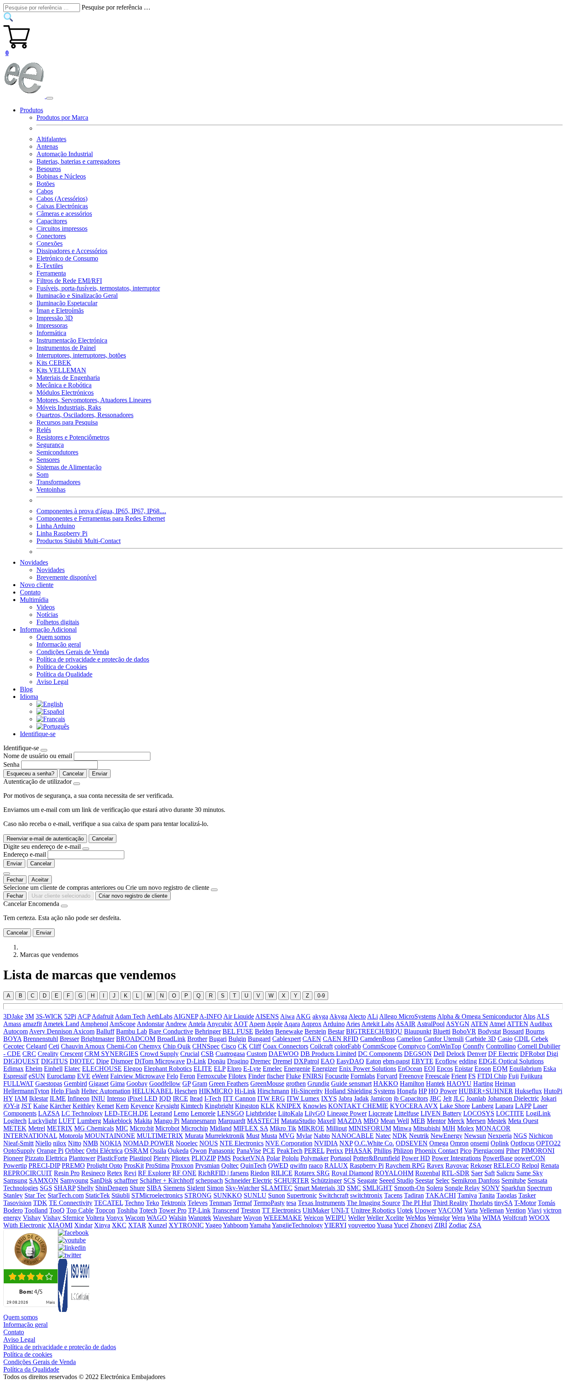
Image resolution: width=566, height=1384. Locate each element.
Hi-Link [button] (245, 1090)
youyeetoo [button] (361, 1225)
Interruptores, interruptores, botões (81, 355)
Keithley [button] (84, 1105)
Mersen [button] (476, 1120)
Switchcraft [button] (333, 1195)
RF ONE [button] (184, 1172)
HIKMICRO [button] (216, 1090)
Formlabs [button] (363, 1076)
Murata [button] (194, 1135)
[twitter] (69, 1254)
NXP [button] (346, 1143)
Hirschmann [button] (273, 1090)
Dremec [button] (260, 1061)
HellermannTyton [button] (26, 1090)
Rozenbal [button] (427, 1172)
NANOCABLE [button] (352, 1135)
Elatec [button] (72, 1068)
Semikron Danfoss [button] (475, 1180)
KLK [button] (268, 1105)
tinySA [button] (503, 1202)
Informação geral (58, 644)
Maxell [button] (326, 1120)
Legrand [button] (161, 1113)
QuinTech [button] (253, 1165)
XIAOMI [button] (60, 1225)
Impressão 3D (54, 317)
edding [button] (468, 1061)
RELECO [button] (506, 1165)
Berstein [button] (315, 1031)
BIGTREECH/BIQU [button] (374, 1031)
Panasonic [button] (221, 1150)
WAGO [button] (157, 1217)
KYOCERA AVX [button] (414, 1105)
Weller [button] (356, 1217)
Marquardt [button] (231, 1120)
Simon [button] (215, 1187)
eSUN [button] (37, 1076)
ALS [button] (543, 1016)
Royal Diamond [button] (352, 1172)
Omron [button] (459, 1143)
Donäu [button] (216, 1061)
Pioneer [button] (13, 1158)
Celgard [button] (36, 1046)
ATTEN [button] (517, 1023)
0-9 (321, 996)
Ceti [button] (53, 1046)
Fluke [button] (293, 1076)
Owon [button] (198, 1150)
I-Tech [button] (212, 1098)
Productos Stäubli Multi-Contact (78, 540)
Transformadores (58, 481)
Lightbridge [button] (261, 1113)
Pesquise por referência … (116, 7)
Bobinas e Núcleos (61, 176)
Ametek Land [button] (61, 1023)
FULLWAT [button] (18, 1083)
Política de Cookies (61, 666)
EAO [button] (328, 1061)
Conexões (49, 243)
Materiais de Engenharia (68, 377)
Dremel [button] (282, 1061)
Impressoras (52, 325)
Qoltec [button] (230, 1165)
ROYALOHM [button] (394, 1172)
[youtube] (72, 1240)
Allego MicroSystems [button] (407, 1016)
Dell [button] (439, 1053)
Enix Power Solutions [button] (367, 1068)
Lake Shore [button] (455, 1105)
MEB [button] (418, 1120)
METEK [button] (15, 1128)
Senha (11, 764)
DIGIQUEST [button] (21, 1061)
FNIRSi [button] (312, 1076)
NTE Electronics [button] (242, 1143)
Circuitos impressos (61, 228)
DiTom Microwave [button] (160, 1061)
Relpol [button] (530, 1165)
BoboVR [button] (464, 1031)
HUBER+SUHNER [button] (486, 1090)
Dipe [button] (102, 1061)
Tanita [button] (487, 1195)
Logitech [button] (15, 1120)
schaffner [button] (126, 1180)
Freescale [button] (437, 1076)
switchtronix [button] (366, 1195)
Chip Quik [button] (177, 1046)
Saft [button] (489, 1172)
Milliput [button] (336, 1128)
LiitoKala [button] (290, 1113)
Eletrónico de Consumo (67, 258)
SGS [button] (46, 1187)
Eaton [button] (373, 1061)
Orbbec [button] (75, 1150)
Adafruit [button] (103, 1016)
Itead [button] (196, 1098)
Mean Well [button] (394, 1120)
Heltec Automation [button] (106, 1090)
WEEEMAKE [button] (283, 1217)
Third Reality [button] (450, 1202)
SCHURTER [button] (291, 1180)
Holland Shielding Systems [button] (359, 1090)
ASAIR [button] (405, 1023)
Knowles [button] (315, 1105)
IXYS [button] (329, 1098)
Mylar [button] (304, 1135)
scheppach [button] (209, 1180)
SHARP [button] (64, 1187)
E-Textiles (49, 265)
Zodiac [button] (458, 1225)
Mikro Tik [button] (283, 1128)
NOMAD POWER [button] (148, 1143)
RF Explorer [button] (154, 1172)
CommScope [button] (380, 1046)
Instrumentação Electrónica (71, 340)
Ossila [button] (158, 1150)
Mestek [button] (496, 1120)
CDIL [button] (522, 1038)
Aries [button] (353, 1023)
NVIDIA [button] (326, 1143)
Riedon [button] (259, 1172)
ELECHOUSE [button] (102, 1068)
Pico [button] (466, 1150)
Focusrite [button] (337, 1076)
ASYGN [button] (457, 1023)
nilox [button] (59, 1143)
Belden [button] (264, 1031)
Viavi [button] (534, 1210)
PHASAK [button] (358, 1150)
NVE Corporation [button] (288, 1143)
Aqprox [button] (311, 1023)
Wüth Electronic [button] (24, 1225)
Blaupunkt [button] (417, 1031)
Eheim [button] (33, 1068)
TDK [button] (40, 1202)
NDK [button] (399, 1135)
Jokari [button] (548, 1098)
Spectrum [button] (539, 1187)
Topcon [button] (105, 1210)
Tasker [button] (527, 1195)
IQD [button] (165, 1098)
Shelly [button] (85, 1187)
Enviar (99, 773)
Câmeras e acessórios (64, 213)
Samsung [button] (15, 1180)
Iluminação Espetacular (66, 303)
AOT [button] (241, 1023)
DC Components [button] (380, 1053)
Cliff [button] (255, 1046)
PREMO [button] (73, 1165)
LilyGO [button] (315, 1113)
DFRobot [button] (532, 1053)
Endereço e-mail (24, 854)
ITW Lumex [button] (303, 1098)
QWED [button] (278, 1165)
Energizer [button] (324, 1068)
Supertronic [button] (302, 1195)
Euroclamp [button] (61, 1076)
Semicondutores (57, 452)
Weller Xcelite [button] (385, 1217)
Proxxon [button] (182, 1165)
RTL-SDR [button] (455, 1172)
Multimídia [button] (34, 599)
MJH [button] (448, 1128)
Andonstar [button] (150, 1023)
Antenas (47, 146)
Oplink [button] (500, 1143)
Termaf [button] (242, 1202)
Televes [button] (198, 1202)
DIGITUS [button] (54, 1061)
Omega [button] (438, 1143)
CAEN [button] (311, 1038)
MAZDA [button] (349, 1120)
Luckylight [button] (42, 1120)
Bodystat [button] (489, 1031)
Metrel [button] (36, 1128)
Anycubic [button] (219, 1023)
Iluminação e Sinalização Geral (77, 295)
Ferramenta (51, 273)
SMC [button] (354, 1187)
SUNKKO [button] (227, 1195)
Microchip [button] (194, 1128)
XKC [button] (119, 1225)
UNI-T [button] (340, 1210)
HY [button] (8, 1098)
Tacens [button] (393, 1195)
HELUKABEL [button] (152, 1090)
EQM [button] (500, 1068)
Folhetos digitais (57, 622)
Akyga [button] (338, 1016)
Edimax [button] (13, 1068)
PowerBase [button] (498, 1158)
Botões (45, 183)
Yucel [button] (401, 1225)
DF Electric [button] (503, 1053)
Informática (51, 332)
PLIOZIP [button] (203, 1158)
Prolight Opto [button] (104, 1165)
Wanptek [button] (199, 1217)
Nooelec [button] (187, 1143)
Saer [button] (477, 1172)
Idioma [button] (29, 696)
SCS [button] (349, 1180)
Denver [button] (476, 1053)
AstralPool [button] (431, 1023)
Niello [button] (43, 1143)
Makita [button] (143, 1120)
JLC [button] (458, 1098)
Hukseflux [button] (528, 1090)
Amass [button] (12, 1023)
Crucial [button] (189, 1053)
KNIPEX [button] (288, 1105)
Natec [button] (383, 1135)
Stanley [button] (13, 1195)
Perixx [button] (334, 1150)
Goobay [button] (137, 1083)
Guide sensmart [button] (351, 1083)
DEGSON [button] (418, 1053)
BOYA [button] (12, 1038)
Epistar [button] (464, 1068)
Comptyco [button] (412, 1046)
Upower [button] (425, 1210)
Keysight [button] (167, 1105)
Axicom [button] (83, 1031)
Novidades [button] (34, 562)
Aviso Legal (52, 681)
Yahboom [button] (235, 1225)
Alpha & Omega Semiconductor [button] (479, 1016)
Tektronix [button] (173, 1202)
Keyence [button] (142, 1105)
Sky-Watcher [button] (242, 1187)
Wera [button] (458, 1217)
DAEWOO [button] (283, 1053)
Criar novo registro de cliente (133, 896)
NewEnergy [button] (446, 1135)
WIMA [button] (491, 1217)
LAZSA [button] (49, 1113)
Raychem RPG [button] (405, 1165)
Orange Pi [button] (50, 1150)
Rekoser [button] (481, 1165)
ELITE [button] (203, 1068)
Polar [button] (273, 1158)
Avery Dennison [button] (51, 1031)
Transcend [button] (225, 1210)
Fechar (15, 880)
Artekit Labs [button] (377, 1023)
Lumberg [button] (89, 1120)
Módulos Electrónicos (65, 392)
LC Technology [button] (82, 1113)
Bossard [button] (513, 1031)
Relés (43, 429)
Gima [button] (117, 1083)
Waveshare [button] (227, 1217)
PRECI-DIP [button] (44, 1165)
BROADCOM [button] (135, 1038)
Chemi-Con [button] (121, 1046)
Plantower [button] (82, 1158)
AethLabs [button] (159, 1016)
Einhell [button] (53, 1068)
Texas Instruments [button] (321, 1202)
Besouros (48, 168)
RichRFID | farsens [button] (223, 1172)
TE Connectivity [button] (70, 1202)
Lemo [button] (181, 1113)
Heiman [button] (505, 1083)
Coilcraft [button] (321, 1046)
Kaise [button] (40, 1105)
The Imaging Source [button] (373, 1202)
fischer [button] (275, 1076)
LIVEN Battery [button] (441, 1113)
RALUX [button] (336, 1165)
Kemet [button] (105, 1105)
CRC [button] (29, 1053)
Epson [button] (482, 1068)
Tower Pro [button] (172, 1210)
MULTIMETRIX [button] (160, 1135)
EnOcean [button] (410, 1068)
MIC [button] (122, 1128)
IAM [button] (21, 1098)
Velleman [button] (491, 1210)
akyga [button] (320, 1016)
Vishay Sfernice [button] (63, 1217)
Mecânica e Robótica (64, 385)
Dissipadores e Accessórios (71, 250)
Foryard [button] (387, 1076)
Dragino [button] (238, 1061)
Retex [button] (114, 1172)
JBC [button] (435, 1098)
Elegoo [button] (132, 1068)
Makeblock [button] (117, 1120)
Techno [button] (134, 1202)
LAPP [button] (523, 1105)
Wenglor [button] (439, 1217)
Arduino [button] (334, 1023)
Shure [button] (137, 1187)
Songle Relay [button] (462, 1187)
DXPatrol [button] (306, 1061)
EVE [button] (83, 1076)
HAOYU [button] (459, 1083)
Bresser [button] (69, 1038)
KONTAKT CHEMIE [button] (358, 1105)
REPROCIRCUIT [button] (27, 1172)
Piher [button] (513, 1150)
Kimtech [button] (192, 1105)
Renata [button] (550, 1165)
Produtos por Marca (62, 117)
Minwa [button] (402, 1128)
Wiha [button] (474, 1217)
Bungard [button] (259, 1038)
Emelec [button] (272, 1068)
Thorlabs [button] (481, 1202)
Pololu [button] (290, 1158)
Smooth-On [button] (409, 1187)
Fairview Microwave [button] (137, 1076)
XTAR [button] (137, 1225)
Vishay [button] (32, 1217)
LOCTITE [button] (510, 1113)
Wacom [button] (135, 1217)
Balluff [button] (105, 1031)
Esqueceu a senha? (30, 773)
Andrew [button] (176, 1023)
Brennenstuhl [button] (40, 1038)
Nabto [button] (322, 1135)
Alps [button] (529, 1016)
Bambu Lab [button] (131, 1031)
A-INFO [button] (210, 1016)
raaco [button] (316, 1165)
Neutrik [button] (419, 1135)
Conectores (51, 235)
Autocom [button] (15, 1031)
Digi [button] (552, 1053)
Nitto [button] (74, 1143)
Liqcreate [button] (380, 1113)
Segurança (50, 444)
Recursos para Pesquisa (67, 422)
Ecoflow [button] (446, 1061)
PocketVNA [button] (248, 1158)
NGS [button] (520, 1135)
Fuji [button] (513, 1076)
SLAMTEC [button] (277, 1187)
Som (42, 474)
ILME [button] (58, 1098)
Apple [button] (274, 1023)
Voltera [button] (95, 1217)
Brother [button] (197, 1038)
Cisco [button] (228, 1046)
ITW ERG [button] (271, 1098)
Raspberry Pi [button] (367, 1165)
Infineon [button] (78, 1098)
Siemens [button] (174, 1187)
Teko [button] (152, 1202)
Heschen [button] (185, 1090)
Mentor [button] (436, 1120)
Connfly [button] (473, 1046)
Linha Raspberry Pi (61, 533)
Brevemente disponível (66, 577)
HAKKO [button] (385, 1083)
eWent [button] (100, 1076)
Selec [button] (442, 1180)
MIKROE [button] (311, 1128)
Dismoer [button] (122, 1061)
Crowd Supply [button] (159, 1053)
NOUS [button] (208, 1143)
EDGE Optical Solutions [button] (511, 1061)
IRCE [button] (180, 1098)
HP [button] (422, 1090)
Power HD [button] (416, 1158)
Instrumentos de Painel (66, 347)
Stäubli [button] (120, 1195)
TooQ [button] (57, 1210)
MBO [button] (371, 1120)
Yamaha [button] (260, 1225)
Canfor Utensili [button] (443, 1038)
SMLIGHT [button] (377, 1187)
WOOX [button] (539, 1217)
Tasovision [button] (17, 1202)
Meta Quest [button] (523, 1120)
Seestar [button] (424, 1180)
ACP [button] (83, 1016)
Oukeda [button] (178, 1150)
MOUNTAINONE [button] (110, 1135)
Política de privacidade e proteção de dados (92, 659)
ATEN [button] (479, 1023)
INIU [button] (98, 1098)
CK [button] (242, 1046)
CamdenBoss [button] (377, 1038)
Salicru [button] (505, 1172)
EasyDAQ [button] (350, 1061)
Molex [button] (465, 1128)
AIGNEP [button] (186, 1016)
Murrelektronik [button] (224, 1135)
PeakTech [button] (289, 1150)
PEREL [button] (314, 1150)
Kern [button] (122, 1105)
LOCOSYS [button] (478, 1113)
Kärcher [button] (60, 1105)
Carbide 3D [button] (480, 1038)
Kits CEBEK (53, 362)
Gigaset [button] (99, 1083)
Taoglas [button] (506, 1195)
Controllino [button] (501, 1046)
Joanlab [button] (476, 1098)
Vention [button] (516, 1210)
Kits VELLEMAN (61, 370)
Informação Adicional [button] (48, 629)
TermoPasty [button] (269, 1202)
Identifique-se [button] (38, 733)
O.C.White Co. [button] (374, 1143)
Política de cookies (27, 1354)
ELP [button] (219, 1068)
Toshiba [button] (127, 1210)
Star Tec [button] (35, 1195)
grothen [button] (296, 1083)
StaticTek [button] (97, 1195)
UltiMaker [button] (315, 1210)
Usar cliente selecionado (60, 896)
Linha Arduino (55, 525)
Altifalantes (51, 139)
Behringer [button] (208, 1031)
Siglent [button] (196, 1187)
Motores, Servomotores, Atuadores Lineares (93, 399)
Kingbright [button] (219, 1105)
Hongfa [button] (407, 1090)
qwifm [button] (298, 1165)
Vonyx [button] (114, 1217)
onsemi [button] (479, 1143)
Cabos (44, 191)
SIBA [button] (154, 1187)
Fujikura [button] (531, 1076)
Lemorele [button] (203, 1113)
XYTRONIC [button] (186, 1225)
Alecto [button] (357, 1016)
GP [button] (186, 1083)
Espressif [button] (15, 1076)
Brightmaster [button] (97, 1038)
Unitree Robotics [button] (373, 1210)
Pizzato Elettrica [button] (46, 1158)
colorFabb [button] (347, 1046)
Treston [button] (250, 1210)
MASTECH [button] (263, 1120)
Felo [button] (172, 1076)
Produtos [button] (31, 110)
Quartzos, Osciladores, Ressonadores (84, 414)
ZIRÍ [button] (440, 1225)
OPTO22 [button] (548, 1143)
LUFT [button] (66, 1120)
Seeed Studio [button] (396, 1180)
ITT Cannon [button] (239, 1098)
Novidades (50, 569)
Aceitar (39, 880)
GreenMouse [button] (267, 1083)
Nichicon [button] (541, 1135)
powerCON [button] (529, 1158)
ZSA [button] (475, 1225)
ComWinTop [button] (444, 1046)
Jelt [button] (447, 1098)
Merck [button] (455, 1120)
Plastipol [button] (140, 1158)
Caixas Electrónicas (62, 206)
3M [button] (29, 1016)
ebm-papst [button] (396, 1061)
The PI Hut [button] (416, 1202)
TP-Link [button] (199, 1210)
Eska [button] (549, 1068)
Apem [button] (257, 1023)
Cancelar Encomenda (31, 903)
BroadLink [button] (171, 1038)
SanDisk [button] (101, 1180)
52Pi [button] (70, 1016)
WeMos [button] (416, 1217)
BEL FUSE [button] (238, 1031)
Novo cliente (36, 584)
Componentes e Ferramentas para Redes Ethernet (100, 518)
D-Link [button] (196, 1061)
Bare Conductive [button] (171, 1031)
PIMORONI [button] (537, 1150)
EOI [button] (429, 1068)
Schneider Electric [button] (248, 1180)
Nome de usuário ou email (37, 755)
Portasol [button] (340, 1158)
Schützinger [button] (326, 1180)
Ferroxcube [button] (212, 1076)
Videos (45, 607)
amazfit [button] (32, 1023)
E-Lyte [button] (252, 1068)
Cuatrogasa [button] (230, 1053)
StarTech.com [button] (66, 1195)
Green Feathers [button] (229, 1083)
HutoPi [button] (553, 1090)
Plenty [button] (161, 1158)
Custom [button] (257, 1053)
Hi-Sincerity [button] (307, 1090)
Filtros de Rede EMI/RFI (69, 280)
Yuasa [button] (384, 1225)
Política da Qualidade (64, 674)
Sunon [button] (276, 1195)
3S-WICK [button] (49, 1016)
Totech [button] (148, 1210)
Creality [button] (48, 1053)
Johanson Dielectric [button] (513, 1098)
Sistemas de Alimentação (69, 467)
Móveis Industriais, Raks (68, 407)
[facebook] (73, 1232)
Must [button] (252, 1135)
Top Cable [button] (80, 1210)
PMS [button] (224, 1158)
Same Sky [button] (529, 1172)
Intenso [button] (116, 1098)
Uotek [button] (405, 1210)
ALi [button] (372, 1016)
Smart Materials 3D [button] (319, 1187)
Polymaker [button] (314, 1158)
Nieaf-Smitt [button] (18, 1143)
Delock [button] (455, 1053)
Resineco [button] (93, 1172)
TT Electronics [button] (281, 1210)
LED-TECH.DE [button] (126, 1113)
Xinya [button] (102, 1225)
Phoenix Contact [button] (436, 1150)
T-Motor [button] (525, 1202)
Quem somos (53, 636)
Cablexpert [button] (286, 1038)
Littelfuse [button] (406, 1113)
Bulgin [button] (237, 1038)
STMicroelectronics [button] (157, 1195)
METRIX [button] (60, 1128)
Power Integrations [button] (456, 1158)
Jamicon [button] (381, 1098)
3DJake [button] (13, 1016)
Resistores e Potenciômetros (72, 437)
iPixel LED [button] (142, 1098)
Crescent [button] (71, 1053)
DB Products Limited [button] (328, 1053)
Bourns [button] (534, 1031)
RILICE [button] (282, 1172)
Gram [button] (199, 1083)
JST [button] (26, 1105)
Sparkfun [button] (513, 1187)
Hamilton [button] (412, 1083)
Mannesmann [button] (198, 1120)
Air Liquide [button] (238, 1016)
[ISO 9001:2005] (74, 1309)
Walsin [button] (177, 1217)
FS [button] (472, 1076)
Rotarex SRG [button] (312, 1172)
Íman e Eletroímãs (60, 310)
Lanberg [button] (482, 1105)
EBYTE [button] (422, 1061)
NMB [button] (90, 1143)
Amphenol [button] (94, 1023)
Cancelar (73, 773)
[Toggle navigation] (49, 98)
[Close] (44, 750)
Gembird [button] (75, 1083)
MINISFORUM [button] (369, 1128)
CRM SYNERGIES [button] (111, 1053)
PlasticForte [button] (112, 1158)
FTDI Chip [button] (492, 1076)
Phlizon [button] (403, 1150)
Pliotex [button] (181, 1158)
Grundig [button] (318, 1083)
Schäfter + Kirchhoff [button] (167, 1180)
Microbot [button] (167, 1128)
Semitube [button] (513, 1180)
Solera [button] (434, 1187)
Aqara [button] (292, 1023)
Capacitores (51, 221)
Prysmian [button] (207, 1165)
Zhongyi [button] (421, 1225)
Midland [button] (221, 1128)
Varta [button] (471, 1210)
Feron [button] (187, 1076)
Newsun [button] (475, 1135)
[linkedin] (72, 1247)
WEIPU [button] (335, 1217)
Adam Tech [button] (130, 1016)
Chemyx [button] (150, 1046)
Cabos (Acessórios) (61, 198)
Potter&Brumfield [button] (376, 1158)
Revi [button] (130, 1172)
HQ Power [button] (442, 1090)
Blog (26, 689)
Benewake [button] (289, 1031)
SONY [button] (490, 1187)
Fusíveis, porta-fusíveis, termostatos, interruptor (98, 288)
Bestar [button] (336, 1031)
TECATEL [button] (108, 1202)
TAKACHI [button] (441, 1195)
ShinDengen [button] (111, 1187)
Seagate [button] (367, 1180)
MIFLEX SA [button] (250, 1128)
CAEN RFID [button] (340, 1038)
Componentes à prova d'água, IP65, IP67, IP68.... (101, 510)
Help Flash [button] (65, 1090)
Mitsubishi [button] (426, 1128)
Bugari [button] (218, 1038)
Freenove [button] (411, 1076)
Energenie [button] (297, 1068)
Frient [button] (459, 1076)
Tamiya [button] (467, 1195)
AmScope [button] (122, 1023)
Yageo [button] (213, 1225)
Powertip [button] (15, 1165)
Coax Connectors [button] (285, 1046)
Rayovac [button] (457, 1165)
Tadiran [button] (414, 1195)
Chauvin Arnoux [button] (83, 1046)
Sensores (48, 459)
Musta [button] (269, 1135)
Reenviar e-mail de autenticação (45, 839)
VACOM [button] (450, 1210)
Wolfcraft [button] (515, 1217)
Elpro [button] (234, 1068)
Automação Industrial (64, 153)
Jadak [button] (361, 1098)
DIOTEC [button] (82, 1061)
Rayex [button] (435, 1165)
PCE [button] (269, 1150)
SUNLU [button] (255, 1195)
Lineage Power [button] (347, 1113)
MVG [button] (287, 1135)
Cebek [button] (539, 1038)
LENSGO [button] (230, 1113)
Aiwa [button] (287, 1016)
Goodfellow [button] (165, 1083)
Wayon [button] (252, 1217)
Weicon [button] (314, 1217)
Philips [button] (383, 1150)
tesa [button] (291, 1202)
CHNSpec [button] (206, 1046)
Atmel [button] (497, 1023)
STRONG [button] (198, 1195)
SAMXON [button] (43, 1180)
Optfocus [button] (522, 1143)
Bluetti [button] (441, 1031)
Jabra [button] (345, 1098)
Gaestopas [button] (48, 1083)
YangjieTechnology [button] (297, 1225)
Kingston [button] (247, 1105)
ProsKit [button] (134, 1165)
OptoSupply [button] (19, 1150)
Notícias (47, 614)
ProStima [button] (157, 1165)
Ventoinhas (50, 489)
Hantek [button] (435, 1083)
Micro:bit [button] (142, 1128)
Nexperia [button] (500, 1135)
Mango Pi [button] (166, 1120)
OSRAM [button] (136, 1150)
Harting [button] (483, 1083)
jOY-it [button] (11, 1105)
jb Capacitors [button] (411, 1098)
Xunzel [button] (157, 1225)
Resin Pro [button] (67, 1172)
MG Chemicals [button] (94, 1128)
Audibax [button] (541, 1023)
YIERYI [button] (335, 1225)
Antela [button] (197, 1023)
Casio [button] (505, 1038)
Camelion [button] (409, 1038)
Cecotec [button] (13, 1046)
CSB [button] (207, 1053)
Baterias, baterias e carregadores (78, 161)
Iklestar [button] (38, 1098)
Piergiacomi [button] (488, 1150)
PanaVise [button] (249, 1150)
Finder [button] (256, 1076)
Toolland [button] (36, 1210)
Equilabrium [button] (525, 1068)
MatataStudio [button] (298, 1120)
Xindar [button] (83, 1225)
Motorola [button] (71, 1135)
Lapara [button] (504, 1105)
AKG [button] (303, 1016)
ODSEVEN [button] (412, 1143)
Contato (30, 592)
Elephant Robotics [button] (168, 1068)
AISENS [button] (267, 1016)
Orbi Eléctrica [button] (104, 1150)
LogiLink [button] (538, 1113)
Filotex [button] (237, 1076)
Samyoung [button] (74, 1180)
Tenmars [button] (220, 1202)
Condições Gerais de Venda (72, 651)
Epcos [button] (445, 1068)
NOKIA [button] (110, 1143)
